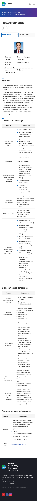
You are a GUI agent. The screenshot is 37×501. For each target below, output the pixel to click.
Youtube (3, 494)
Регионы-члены (6, 10)
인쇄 (7, 28)
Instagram (10, 494)
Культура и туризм (24, 34)
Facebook (7, 494)
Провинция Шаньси (7, 14)
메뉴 (34, 4)
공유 (3, 28)
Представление (20, 14)
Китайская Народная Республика (11, 12)
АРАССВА (10, 4)
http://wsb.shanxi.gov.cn (18, 444)
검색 (30, 4)
